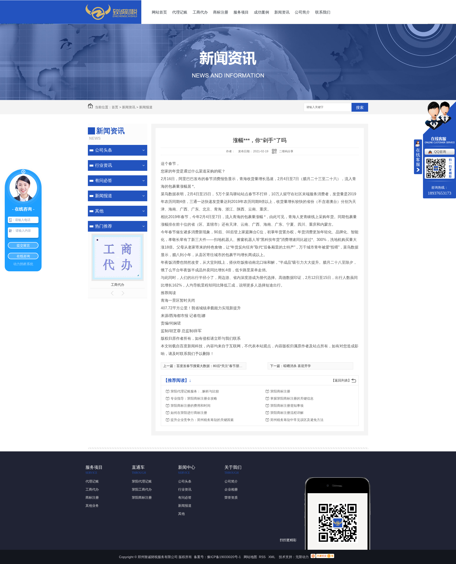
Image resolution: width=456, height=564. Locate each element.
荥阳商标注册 (280, 391)
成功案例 (261, 12)
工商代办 (200, 12)
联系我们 (322, 12)
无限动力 (302, 557)
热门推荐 (103, 226)
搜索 (360, 107)
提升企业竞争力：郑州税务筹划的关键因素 (202, 420)
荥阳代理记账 (142, 481)
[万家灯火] (322, 557)
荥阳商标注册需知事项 (287, 405)
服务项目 (241, 12)
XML (272, 557)
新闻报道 (145, 107)
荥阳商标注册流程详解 (287, 413)
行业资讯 (103, 165)
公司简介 (302, 12)
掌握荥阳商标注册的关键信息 (292, 398)
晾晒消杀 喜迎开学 (297, 366)
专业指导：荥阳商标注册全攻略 (194, 398)
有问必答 (103, 180)
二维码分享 (286, 151)
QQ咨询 (440, 151)
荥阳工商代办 (142, 489)
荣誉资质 (231, 497)
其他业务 (92, 505)
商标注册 (220, 12)
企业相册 (231, 489)
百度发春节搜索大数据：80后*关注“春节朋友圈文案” (215, 366)
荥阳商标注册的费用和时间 (190, 405)
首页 (115, 107)
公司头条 (103, 150)
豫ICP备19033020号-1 (224, 557)
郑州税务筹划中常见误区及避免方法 (296, 420)
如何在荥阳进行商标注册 (189, 413)
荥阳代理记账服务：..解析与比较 (195, 391)
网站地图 (250, 557)
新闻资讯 (282, 12)
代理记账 (179, 12)
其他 (99, 211)
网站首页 (159, 12)
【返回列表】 (341, 380)
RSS (262, 557)
